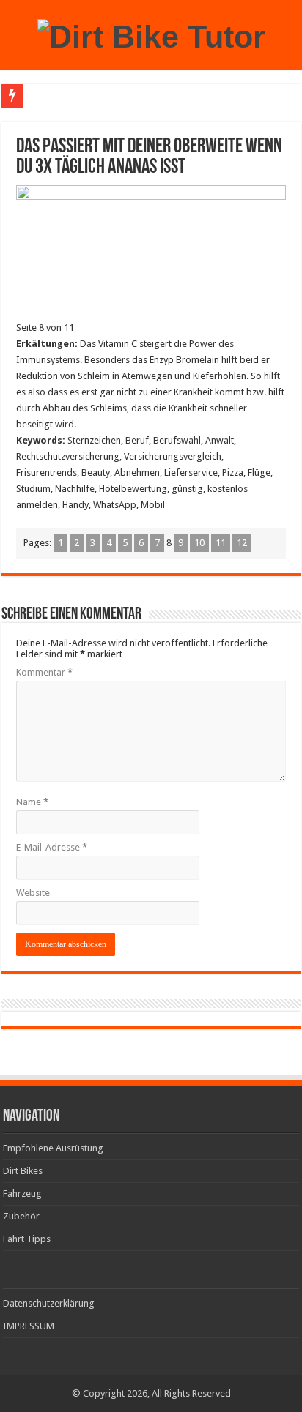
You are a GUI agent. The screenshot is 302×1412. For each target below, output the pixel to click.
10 (199, 542)
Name (32, 801)
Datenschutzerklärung (49, 1303)
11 (221, 542)
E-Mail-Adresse (51, 847)
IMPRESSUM (28, 1326)
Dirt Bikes (23, 1170)
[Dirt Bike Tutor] (151, 34)
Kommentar (44, 672)
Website (33, 892)
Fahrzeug (22, 1193)
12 (242, 542)
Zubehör (21, 1216)
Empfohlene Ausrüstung (53, 1148)
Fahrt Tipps (27, 1238)
